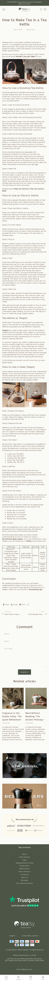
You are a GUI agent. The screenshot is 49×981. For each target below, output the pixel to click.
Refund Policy (24, 869)
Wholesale (24, 880)
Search (24, 854)
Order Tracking (24, 857)
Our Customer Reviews (24, 883)
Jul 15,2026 (6, 723)
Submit (24, 672)
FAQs (24, 860)
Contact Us (24, 874)
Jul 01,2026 (29, 723)
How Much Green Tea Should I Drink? (13, 614)
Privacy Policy (24, 866)
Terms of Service (24, 871)
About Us (24, 877)
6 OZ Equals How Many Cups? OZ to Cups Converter (36, 614)
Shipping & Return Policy (24, 863)
